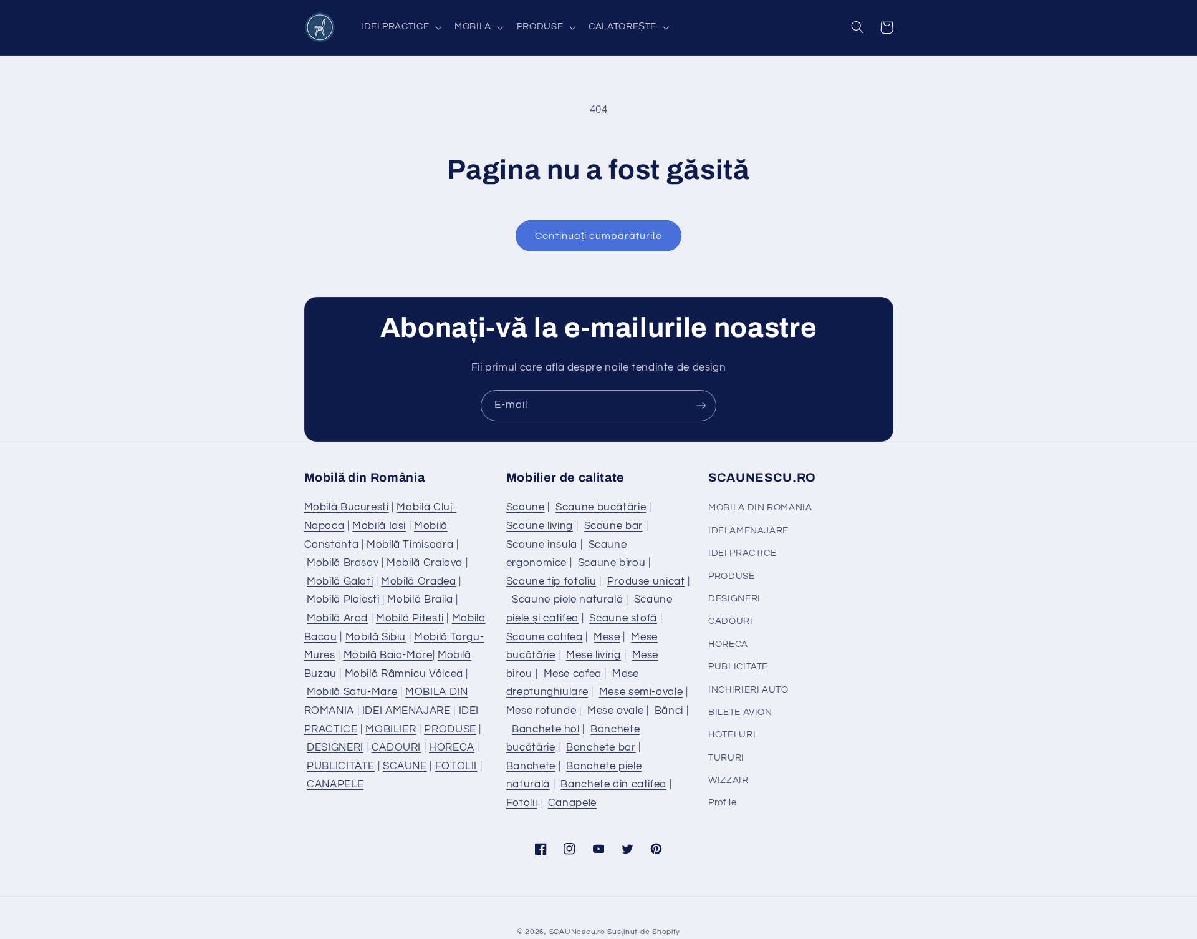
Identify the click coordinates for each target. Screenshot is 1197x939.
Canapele (572, 803)
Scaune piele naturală (567, 599)
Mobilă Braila (420, 599)
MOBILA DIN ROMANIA (760, 507)
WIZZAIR (728, 780)
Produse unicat (646, 581)
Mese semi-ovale (641, 692)
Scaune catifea (544, 637)
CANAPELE (335, 784)
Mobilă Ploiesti (343, 599)
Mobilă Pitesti (410, 618)
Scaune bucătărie (600, 507)
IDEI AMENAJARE (406, 710)
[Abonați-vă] (701, 405)
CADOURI (396, 747)
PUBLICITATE (341, 766)
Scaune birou (612, 562)
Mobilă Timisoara (410, 544)
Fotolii (521, 803)
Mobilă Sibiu (375, 637)
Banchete (530, 766)
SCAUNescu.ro (577, 931)
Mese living (593, 655)
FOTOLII (456, 766)
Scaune (525, 507)
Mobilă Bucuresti (346, 507)
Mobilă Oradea (418, 581)
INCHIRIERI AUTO (748, 689)
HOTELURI (732, 734)
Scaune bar (613, 526)
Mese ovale (615, 710)
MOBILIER (390, 729)
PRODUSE (450, 729)
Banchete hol (546, 729)
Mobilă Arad (337, 618)
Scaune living (539, 526)
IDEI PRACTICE (742, 553)
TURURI (726, 757)
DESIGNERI (335, 747)
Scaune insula (541, 544)
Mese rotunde (541, 710)
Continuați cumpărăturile (598, 236)
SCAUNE (405, 766)
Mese (607, 637)
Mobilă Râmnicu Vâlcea (404, 673)
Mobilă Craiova (425, 562)
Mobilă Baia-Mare (388, 655)
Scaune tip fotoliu (551, 581)
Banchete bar (601, 747)
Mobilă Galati (340, 581)
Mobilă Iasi (379, 526)
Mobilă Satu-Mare (352, 692)
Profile (722, 802)
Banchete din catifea (613, 784)
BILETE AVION (740, 712)
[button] (399, 27)
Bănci (669, 710)
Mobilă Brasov (342, 562)
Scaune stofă (623, 618)
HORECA (451, 747)
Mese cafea (573, 673)
